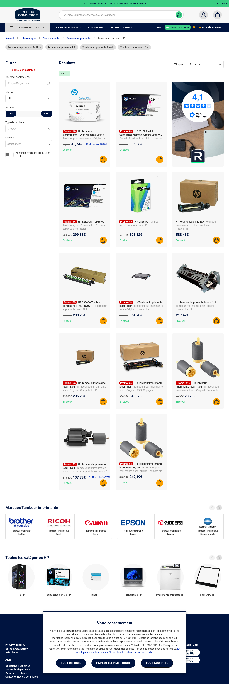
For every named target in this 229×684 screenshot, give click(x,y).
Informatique (28, 38)
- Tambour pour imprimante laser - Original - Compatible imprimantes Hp (198, 390)
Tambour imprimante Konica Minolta (208, 532)
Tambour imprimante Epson (133, 532)
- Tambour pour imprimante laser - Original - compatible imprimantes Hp (141, 309)
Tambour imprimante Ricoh (97, 47)
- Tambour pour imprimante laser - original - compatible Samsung (140, 471)
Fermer (223, 3)
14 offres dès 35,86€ (96, 144)
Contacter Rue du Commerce (21, 676)
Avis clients (11, 652)
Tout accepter (157, 663)
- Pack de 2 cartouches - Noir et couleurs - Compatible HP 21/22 (141, 138)
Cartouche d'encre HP (58, 595)
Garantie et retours (16, 673)
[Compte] (203, 15)
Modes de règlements (17, 669)
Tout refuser (71, 663)
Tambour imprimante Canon (96, 532)
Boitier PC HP (207, 595)
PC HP (21, 595)
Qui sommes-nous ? (16, 648)
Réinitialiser (22, 69)
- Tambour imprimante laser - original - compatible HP (197, 306)
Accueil (9, 38)
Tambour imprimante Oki (134, 47)
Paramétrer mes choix (113, 663)
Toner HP (96, 595)
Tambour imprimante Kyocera (170, 532)
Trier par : (179, 64)
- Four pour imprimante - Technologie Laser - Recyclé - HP (196, 225)
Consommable (51, 38)
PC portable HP (133, 595)
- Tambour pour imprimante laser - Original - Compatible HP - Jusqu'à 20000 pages (85, 472)
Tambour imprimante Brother (24, 47)
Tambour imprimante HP (62, 47)
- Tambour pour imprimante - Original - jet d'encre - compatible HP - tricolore (84, 138)
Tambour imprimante (79, 38)
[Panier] (217, 15)
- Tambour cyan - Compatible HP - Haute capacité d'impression (84, 225)
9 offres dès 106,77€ (99, 477)
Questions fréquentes (17, 665)
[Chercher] (179, 14)
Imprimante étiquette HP (170, 595)
